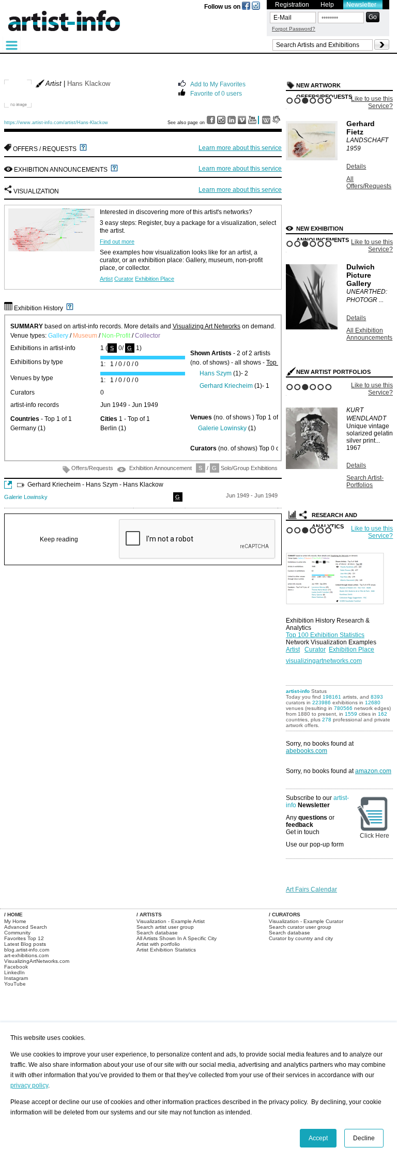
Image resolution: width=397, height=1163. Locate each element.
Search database (157, 932)
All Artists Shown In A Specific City (176, 938)
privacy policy (29, 1085)
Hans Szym (216, 373)
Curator (123, 279)
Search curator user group (300, 927)
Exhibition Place (154, 279)
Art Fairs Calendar (311, 889)
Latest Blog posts (25, 944)
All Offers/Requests (368, 182)
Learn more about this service (240, 148)
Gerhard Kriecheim (226, 385)
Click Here (374, 835)
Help (327, 4)
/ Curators (284, 914)
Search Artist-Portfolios (365, 481)
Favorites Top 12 (24, 938)
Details (356, 166)
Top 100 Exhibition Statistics (325, 635)
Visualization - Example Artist (170, 921)
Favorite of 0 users (216, 93)
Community (17, 932)
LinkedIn (14, 972)
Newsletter (361, 4)
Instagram (16, 978)
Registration (292, 4)
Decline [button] (364, 1138)
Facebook (16, 967)
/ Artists (149, 914)
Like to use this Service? (372, 102)
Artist (106, 279)
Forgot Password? (293, 29)
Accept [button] (318, 1138)
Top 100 (277, 362)
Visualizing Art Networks (206, 326)
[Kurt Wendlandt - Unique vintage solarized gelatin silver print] (312, 467)
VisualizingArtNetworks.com (36, 961)
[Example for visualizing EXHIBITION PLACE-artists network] (337, 576)
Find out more (117, 241)
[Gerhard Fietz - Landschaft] (312, 158)
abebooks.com (306, 750)
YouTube (15, 984)
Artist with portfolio (158, 944)
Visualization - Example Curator (306, 921)
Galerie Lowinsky (222, 428)
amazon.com (373, 771)
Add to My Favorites (218, 83)
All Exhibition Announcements (369, 334)
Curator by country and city (301, 938)
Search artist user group (165, 927)
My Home (15, 921)
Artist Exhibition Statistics (166, 950)
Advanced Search (25, 927)
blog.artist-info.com (26, 950)
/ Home (13, 914)
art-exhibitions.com (26, 955)
